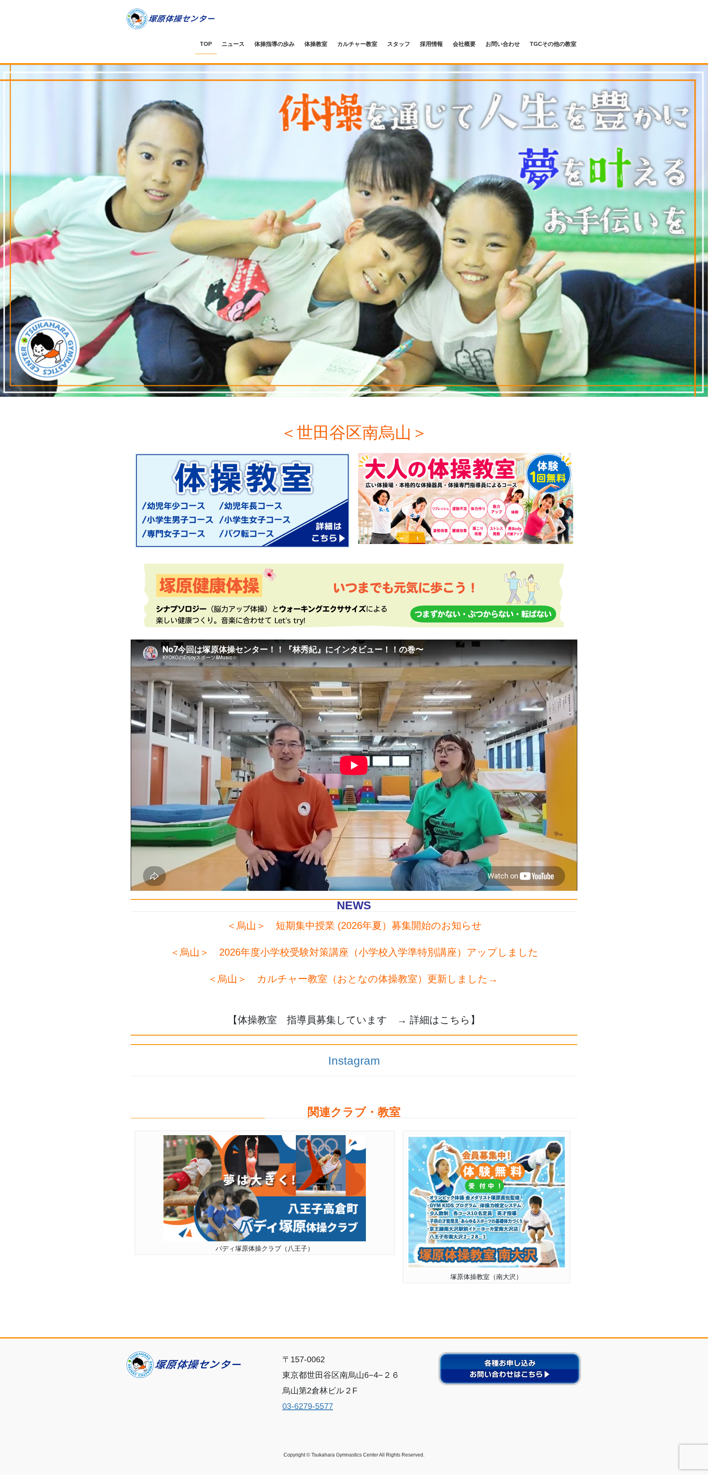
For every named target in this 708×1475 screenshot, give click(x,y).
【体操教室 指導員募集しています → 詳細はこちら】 (354, 1019)
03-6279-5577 (307, 1406)
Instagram (354, 1060)
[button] (53, 231)
